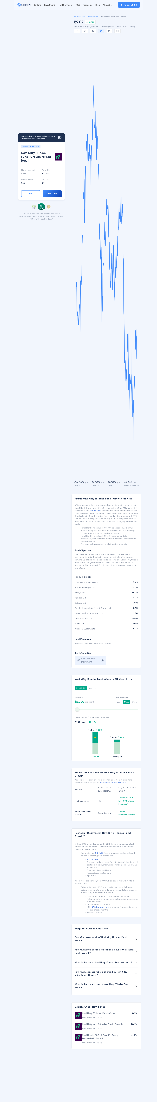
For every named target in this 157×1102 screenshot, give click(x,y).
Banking (37, 5)
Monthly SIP (81, 688)
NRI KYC (99, 853)
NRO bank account (100, 907)
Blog (97, 5)
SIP (31, 194)
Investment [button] (49, 5)
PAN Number (92, 859)
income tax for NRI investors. (113, 782)
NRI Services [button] (65, 5)
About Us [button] (107, 5)
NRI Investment (79, 16)
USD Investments (84, 5)
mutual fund (95, 510)
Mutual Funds (93, 16)
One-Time (52, 194)
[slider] (77, 710)
